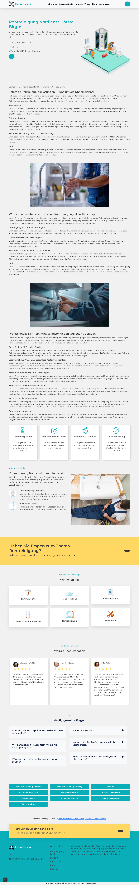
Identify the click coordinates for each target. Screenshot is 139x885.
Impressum (55, 861)
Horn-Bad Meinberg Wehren (28, 787)
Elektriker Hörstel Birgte (95, 819)
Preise (87, 4)
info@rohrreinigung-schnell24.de (27, 859)
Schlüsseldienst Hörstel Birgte (71, 819)
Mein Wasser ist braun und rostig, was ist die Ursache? (95, 758)
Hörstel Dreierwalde (111, 792)
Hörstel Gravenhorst (69, 798)
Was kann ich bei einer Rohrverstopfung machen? (34, 760)
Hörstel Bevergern (69, 792)
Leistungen (104, 4)
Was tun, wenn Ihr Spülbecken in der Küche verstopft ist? (36, 731)
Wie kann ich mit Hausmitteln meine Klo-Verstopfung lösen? (35, 746)
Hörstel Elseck (28, 798)
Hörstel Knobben (28, 804)
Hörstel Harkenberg (111, 798)
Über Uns (52, 4)
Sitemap (54, 869)
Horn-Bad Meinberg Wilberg (69, 787)
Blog (94, 4)
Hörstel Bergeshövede (28, 792)
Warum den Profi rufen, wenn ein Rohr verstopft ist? (94, 743)
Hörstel (110, 787)
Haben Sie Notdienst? (85, 730)
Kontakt (79, 4)
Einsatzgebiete (66, 4)
